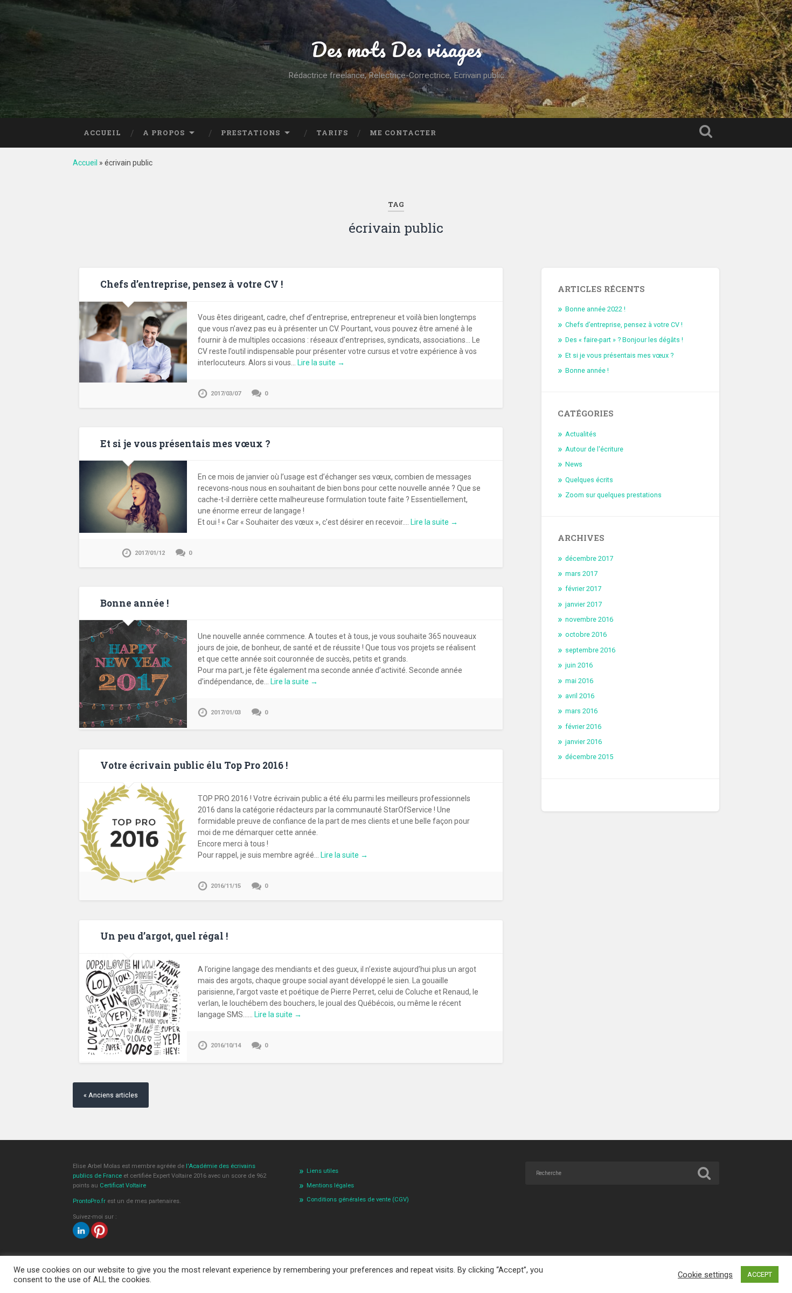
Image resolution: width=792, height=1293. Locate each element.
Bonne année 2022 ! (595, 309)
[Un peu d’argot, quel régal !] (133, 1058)
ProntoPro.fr (90, 1201)
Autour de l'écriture (594, 449)
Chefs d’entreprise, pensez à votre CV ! (191, 284)
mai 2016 (579, 681)
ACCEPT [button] (759, 1274)
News (573, 464)
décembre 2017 (589, 558)
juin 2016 (579, 665)
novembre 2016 (589, 619)
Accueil (102, 132)
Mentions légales (330, 1185)
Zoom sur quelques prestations (613, 495)
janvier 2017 (583, 604)
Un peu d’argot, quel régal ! (164, 936)
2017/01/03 (226, 712)
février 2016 (583, 726)
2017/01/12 (150, 553)
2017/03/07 (226, 393)
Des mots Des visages (396, 49)
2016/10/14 (226, 1045)
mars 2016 (581, 711)
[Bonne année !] (133, 725)
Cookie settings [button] (705, 1275)
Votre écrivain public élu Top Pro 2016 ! (194, 765)
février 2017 (583, 589)
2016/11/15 (226, 885)
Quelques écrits (589, 480)
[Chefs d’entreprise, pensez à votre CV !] (133, 380)
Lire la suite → (321, 362)
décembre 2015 (589, 757)
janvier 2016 (583, 742)
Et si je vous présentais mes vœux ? (185, 443)
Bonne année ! (134, 603)
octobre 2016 (586, 634)
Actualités (580, 434)
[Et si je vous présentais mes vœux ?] (133, 530)
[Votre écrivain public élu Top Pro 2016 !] (133, 880)
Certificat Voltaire (123, 1185)
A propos (164, 132)
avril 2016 (579, 696)
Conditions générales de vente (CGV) (358, 1199)
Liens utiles (322, 1170)
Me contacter (403, 132)
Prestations (250, 132)
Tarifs (332, 132)
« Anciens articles (111, 1095)
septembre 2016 (590, 650)
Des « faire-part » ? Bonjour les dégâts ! (624, 340)
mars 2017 (581, 573)
